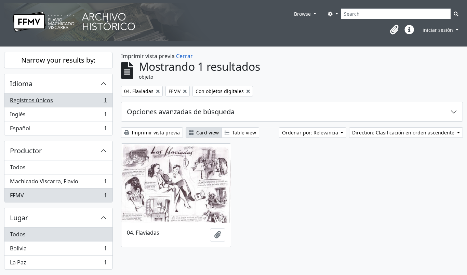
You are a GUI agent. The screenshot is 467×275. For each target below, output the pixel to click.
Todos (18, 167)
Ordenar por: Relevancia (310, 132)
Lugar (19, 217)
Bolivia (58, 250)
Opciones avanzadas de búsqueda (181, 111)
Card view (207, 132)
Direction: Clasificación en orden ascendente (404, 132)
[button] (394, 29)
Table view (243, 132)
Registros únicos (58, 101)
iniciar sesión (438, 30)
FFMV (58, 197)
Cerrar (184, 56)
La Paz (58, 264)
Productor (26, 150)
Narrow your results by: (58, 60)
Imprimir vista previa (155, 132)
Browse (303, 14)
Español (58, 130)
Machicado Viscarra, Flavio (58, 183)
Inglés (58, 115)
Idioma (21, 83)
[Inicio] (147, 22)
